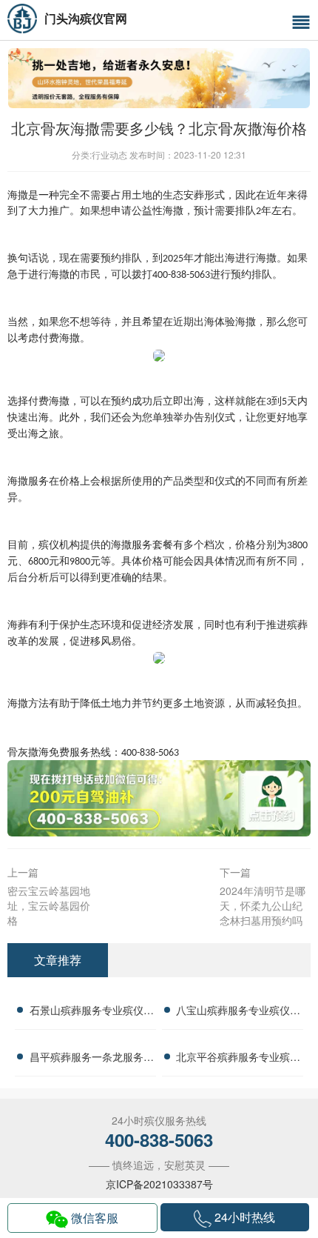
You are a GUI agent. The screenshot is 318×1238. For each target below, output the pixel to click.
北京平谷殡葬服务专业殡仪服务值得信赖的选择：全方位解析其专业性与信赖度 (238, 1058)
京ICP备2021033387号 (159, 1184)
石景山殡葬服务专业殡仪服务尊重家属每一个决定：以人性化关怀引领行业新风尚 (92, 1012)
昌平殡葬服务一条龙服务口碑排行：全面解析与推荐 (92, 1058)
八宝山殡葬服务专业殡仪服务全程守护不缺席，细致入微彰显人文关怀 (238, 1012)
